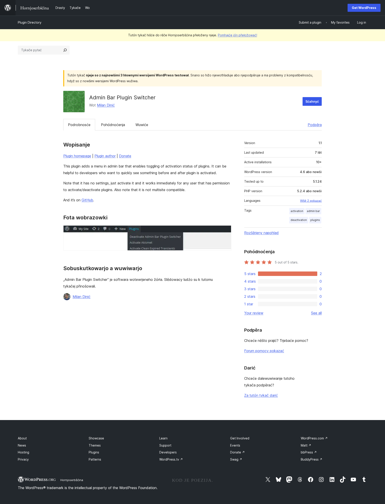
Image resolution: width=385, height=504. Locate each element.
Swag (236, 459)
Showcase (96, 438)
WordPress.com (314, 438)
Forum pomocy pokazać (264, 351)
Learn (163, 438)
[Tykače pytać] (65, 50)
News (22, 445)
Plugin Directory (29, 22)
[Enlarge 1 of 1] (225, 231)
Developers (168, 452)
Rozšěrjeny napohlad (261, 233)
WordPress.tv (171, 459)
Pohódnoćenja (113, 124)
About (22, 438)
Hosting (23, 452)
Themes (95, 445)
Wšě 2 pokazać (311, 200)
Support (165, 445)
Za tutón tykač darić (261, 395)
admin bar (313, 211)
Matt (306, 445)
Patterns (95, 459)
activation (297, 211)
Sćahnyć (312, 101)
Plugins (94, 452)
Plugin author (105, 156)
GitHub (87, 200)
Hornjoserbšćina (71, 480)
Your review (253, 313)
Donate (125, 156)
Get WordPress (364, 8)
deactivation (299, 220)
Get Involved (239, 438)
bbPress (309, 452)
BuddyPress (311, 459)
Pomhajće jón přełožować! (237, 35)
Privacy (23, 459)
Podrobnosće (79, 124)
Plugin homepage (77, 156)
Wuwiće (141, 124)
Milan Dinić (106, 105)
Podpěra (315, 124)
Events (235, 445)
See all (316, 313)
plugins (315, 220)
